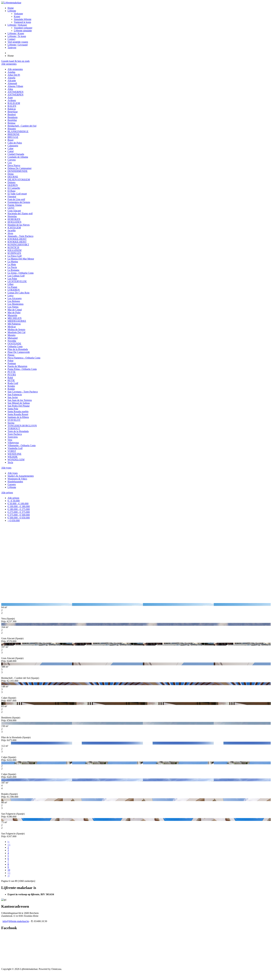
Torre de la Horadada (18, 431)
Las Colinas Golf (16, 275)
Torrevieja (13, 437)
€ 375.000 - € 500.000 (19, 515)
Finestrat (12, 196)
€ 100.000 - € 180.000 (19, 506)
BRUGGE (13, 137)
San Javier (13, 397)
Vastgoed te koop (22, 22)
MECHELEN (15, 318)
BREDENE (14, 134)
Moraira (11, 335)
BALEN (12, 106)
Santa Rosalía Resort (18, 414)
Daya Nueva (14, 165)
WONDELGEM (16, 459)
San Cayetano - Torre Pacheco (23, 391)
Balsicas (12, 108)
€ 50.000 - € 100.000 (18, 503)
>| (8, 875)
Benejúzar (13, 111)
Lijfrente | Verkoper (17, 25)
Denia (11, 174)
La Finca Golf (15, 256)
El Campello (14, 188)
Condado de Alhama (18, 157)
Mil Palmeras (14, 323)
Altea (10, 89)
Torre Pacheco (15, 434)
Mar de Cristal (15, 309)
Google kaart (8, 61)
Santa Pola (13, 408)
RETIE (11, 380)
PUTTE (12, 372)
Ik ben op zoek (22, 61)
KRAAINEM (14, 250)
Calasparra (13, 145)
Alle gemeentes (15, 69)
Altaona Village (15, 86)
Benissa (11, 123)
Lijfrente (12, 10)
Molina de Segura (16, 329)
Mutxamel (13, 338)
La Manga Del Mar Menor (21, 258)
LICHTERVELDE (17, 281)
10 (9, 870)
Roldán (11, 389)
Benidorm (12, 117)
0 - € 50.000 (14, 500)
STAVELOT (14, 420)
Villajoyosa (13, 442)
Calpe (10, 148)
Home (11, 8)
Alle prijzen (13, 498)
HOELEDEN (14, 222)
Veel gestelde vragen (18, 42)
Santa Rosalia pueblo (18, 411)
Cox (10, 162)
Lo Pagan (12, 287)
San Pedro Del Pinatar (19, 405)
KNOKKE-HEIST (17, 239)
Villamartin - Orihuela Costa (22, 445)
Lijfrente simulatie (23, 30)
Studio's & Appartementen (21, 476)
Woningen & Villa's (17, 478)
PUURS (12, 374)
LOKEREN (14, 290)
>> (9, 872)
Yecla (10, 462)
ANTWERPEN (15, 92)
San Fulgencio (15, 394)
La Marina (13, 261)
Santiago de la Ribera (18, 417)
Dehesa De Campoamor (19, 168)
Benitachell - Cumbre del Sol (22, 125)
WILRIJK (13, 456)
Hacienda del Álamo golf (20, 213)
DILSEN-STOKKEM (19, 179)
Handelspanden (15, 481)
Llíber (11, 284)
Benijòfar (12, 120)
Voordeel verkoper (23, 27)
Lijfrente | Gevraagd (18, 44)
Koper (17, 16)
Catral (11, 151)
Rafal (10, 377)
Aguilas (11, 72)
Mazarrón (12, 315)
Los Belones (14, 301)
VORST (12, 451)
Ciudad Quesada (16, 154)
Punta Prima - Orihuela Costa (22, 369)
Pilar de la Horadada (18, 349)
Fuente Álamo (15, 205)
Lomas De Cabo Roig (18, 292)
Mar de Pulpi (14, 312)
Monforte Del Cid (16, 332)
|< (8, 841)
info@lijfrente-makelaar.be (16, 921)
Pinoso (11, 355)
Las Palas (12, 278)
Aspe (10, 97)
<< (9, 844)
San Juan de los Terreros (20, 400)
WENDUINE (14, 454)
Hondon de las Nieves (19, 224)
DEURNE (13, 176)
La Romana (13, 270)
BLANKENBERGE (18, 131)
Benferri (12, 114)
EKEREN (13, 185)
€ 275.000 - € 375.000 (19, 512)
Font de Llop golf (16, 199)
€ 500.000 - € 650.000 (19, 517)
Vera (10, 439)
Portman (12, 363)
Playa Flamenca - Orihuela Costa (24, 357)
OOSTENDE (14, 343)
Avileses (12, 100)
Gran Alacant (14, 210)
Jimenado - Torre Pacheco (20, 236)
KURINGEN (14, 253)
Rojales (11, 386)
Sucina (11, 422)
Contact (11, 39)
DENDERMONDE (18, 171)
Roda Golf (13, 383)
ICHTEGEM (14, 227)
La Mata (12, 264)
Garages (12, 484)
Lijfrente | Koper (16, 33)
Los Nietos (13, 306)
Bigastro (12, 128)
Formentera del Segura (19, 202)
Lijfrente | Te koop (17, 36)
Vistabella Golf (15, 448)
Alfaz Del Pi (14, 75)
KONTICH (13, 247)
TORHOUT (14, 428)
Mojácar (12, 326)
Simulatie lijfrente (22, 19)
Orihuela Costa (15, 346)
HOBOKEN (14, 219)
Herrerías (12, 216)
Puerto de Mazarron (17, 366)
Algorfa (11, 77)
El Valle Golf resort (17, 193)
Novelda (12, 340)
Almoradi (12, 83)
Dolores (11, 182)
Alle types (13, 473)
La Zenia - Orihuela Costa (21, 273)
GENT (11, 207)
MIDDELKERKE (17, 321)
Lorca (10, 295)
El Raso (11, 191)
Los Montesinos (15, 304)
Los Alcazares (15, 298)
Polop (10, 360)
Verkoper (18, 13)
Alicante (12, 80)
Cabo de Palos (15, 142)
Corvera (12, 159)
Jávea (10, 233)
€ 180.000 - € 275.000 (19, 509)
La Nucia (12, 267)
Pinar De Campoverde (19, 352)
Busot (10, 140)
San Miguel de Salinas (19, 403)
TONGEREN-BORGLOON (22, 425)
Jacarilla (12, 230)
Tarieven (12, 47)
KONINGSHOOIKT (18, 244)
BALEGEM (14, 103)
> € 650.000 (14, 520)
